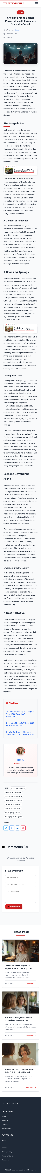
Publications (6, 1129)
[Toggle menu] (36, 3)
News (20, 12)
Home (4, 1116)
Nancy (17, 30)
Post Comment (14, 906)
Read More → (31, 984)
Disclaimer (5, 1160)
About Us (5, 1120)
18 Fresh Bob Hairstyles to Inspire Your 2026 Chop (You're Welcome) (20, 968)
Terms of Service (8, 1156)
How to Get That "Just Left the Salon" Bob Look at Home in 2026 (19, 1072)
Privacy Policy (7, 1152)
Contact (5, 1124)
